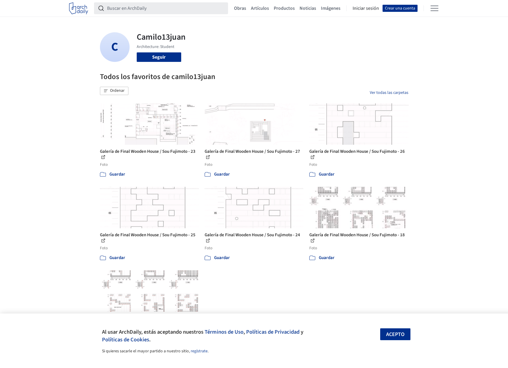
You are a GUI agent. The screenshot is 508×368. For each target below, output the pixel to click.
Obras (240, 8)
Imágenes (330, 8)
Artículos (260, 8)
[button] (114, 91)
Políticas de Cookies (125, 339)
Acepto (395, 334)
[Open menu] (434, 8)
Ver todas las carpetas (389, 93)
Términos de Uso (224, 332)
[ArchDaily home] (78, 8)
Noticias (308, 8)
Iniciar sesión (366, 8)
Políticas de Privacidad (273, 332)
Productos (284, 8)
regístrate (199, 351)
